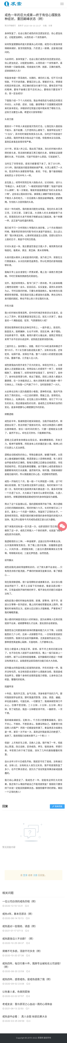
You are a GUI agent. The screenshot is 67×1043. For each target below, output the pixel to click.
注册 (35, 875)
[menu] (62, 4)
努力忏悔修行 (10, 26)
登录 (25, 875)
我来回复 (58, 806)
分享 (50, 26)
